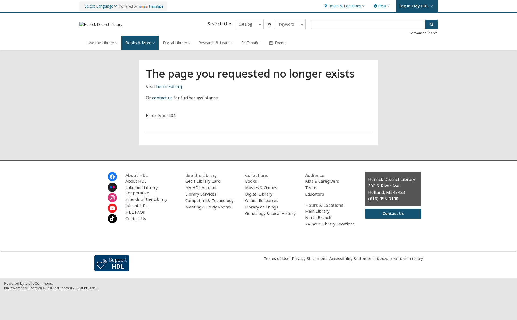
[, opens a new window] (111, 269)
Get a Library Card (203, 181)
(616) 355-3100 (383, 199)
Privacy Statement (309, 258)
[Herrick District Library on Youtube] (112, 208)
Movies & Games (261, 187)
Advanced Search (424, 33)
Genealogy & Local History (270, 213)
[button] (344, 6)
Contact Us (135, 218)
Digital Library (259, 194)
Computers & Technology (209, 200)
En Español (250, 42)
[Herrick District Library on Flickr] (112, 187)
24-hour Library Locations (330, 224)
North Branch (318, 217)
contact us (162, 98)
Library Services (200, 194)
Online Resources (261, 200)
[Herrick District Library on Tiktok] (112, 218)
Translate (155, 6)
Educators (314, 194)
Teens (311, 187)
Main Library (317, 211)
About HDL (135, 181)
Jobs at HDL (136, 205)
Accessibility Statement (351, 258)
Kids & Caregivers (322, 181)
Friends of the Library (146, 199)
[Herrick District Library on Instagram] (112, 197)
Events (281, 42)
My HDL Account (201, 187)
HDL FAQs (135, 212)
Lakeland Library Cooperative (141, 190)
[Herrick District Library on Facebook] (112, 176)
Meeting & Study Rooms (208, 207)
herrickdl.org (169, 86)
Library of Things (261, 207)
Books (251, 181)
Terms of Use (276, 258)
